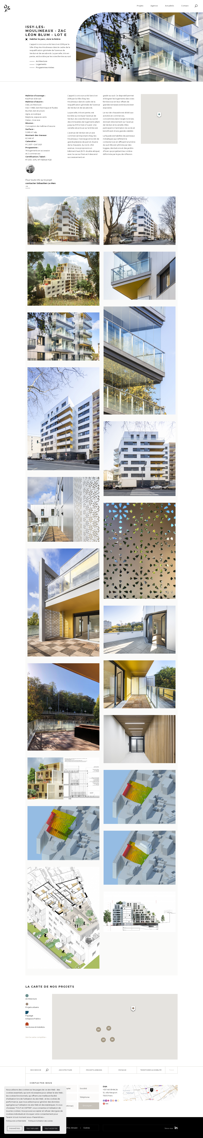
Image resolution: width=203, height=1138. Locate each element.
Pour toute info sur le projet (40, 182)
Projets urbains (94, 1070)
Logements (41, 64)
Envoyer (87, 1105)
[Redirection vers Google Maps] (150, 1092)
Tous (171, 1070)
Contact (184, 6)
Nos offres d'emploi (69, 1127)
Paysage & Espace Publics (32, 1017)
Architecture (41, 61)
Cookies (86, 1127)
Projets (140, 6)
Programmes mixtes (45, 67)
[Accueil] (7, 8)
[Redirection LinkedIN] (176, 1128)
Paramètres (14, 1128)
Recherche (35, 1070)
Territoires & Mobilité (151, 1070)
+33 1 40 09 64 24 (110, 1089)
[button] (159, 115)
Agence (154, 6)
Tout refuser (32, 1128)
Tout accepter (51, 1128)
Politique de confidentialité (16, 1121)
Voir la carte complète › (35, 1037)
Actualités (169, 6)
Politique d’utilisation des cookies (40, 1121)
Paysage (122, 1070)
